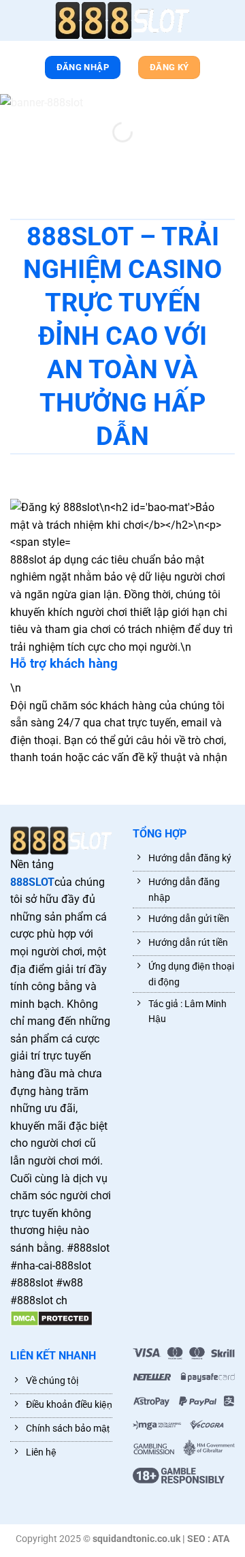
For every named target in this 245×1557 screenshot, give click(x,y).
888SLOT (32, 882)
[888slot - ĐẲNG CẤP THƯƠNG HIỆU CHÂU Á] (122, 20)
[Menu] (17, 23)
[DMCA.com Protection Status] (51, 1317)
